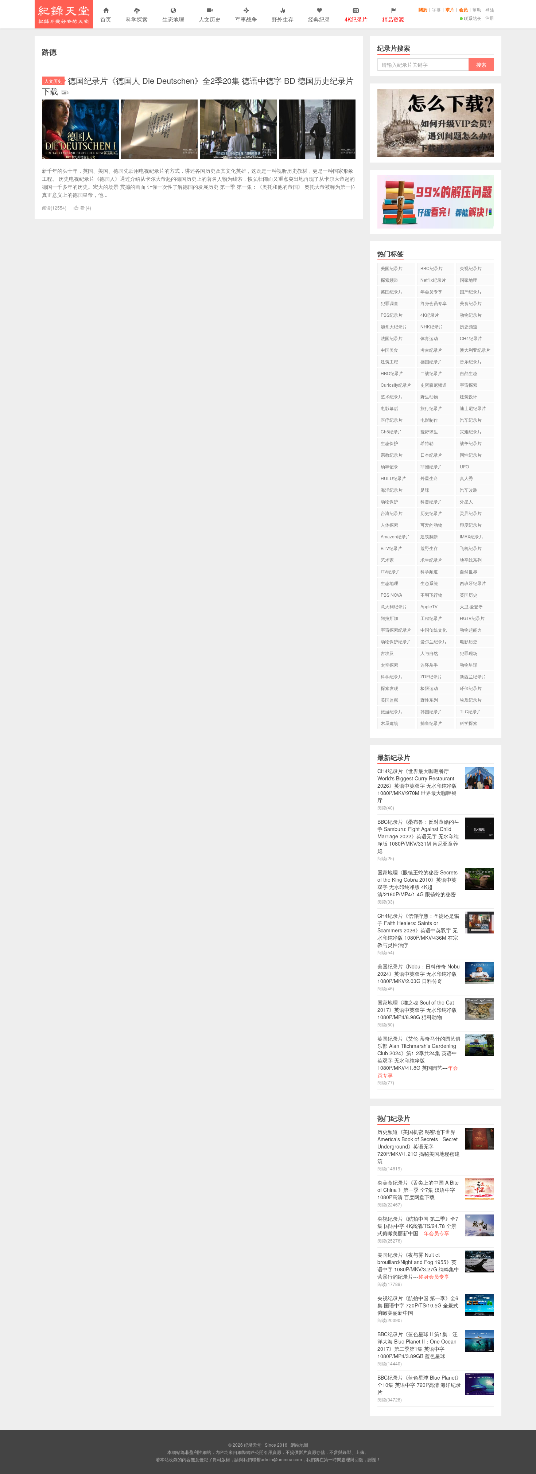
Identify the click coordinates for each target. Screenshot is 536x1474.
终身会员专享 (433, 303)
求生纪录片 (431, 560)
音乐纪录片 (471, 361)
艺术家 (387, 560)
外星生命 (429, 478)
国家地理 (468, 280)
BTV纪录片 (391, 548)
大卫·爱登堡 (471, 606)
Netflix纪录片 (433, 280)
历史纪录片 (431, 513)
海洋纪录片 (392, 490)
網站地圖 (299, 1445)
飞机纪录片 (471, 548)
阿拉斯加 (389, 618)
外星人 (466, 501)
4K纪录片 (429, 315)
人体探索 (389, 525)
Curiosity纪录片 (396, 385)
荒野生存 (429, 548)
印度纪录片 (471, 525)
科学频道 (429, 571)
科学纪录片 (392, 676)
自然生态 (468, 373)
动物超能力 (471, 630)
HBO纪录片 (392, 373)
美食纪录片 (471, 303)
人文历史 (210, 19)
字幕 (436, 9)
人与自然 (429, 653)
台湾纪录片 (392, 513)
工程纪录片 (431, 618)
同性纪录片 (471, 455)
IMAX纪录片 (471, 536)
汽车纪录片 (471, 420)
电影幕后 (389, 408)
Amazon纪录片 (395, 536)
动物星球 (468, 665)
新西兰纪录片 (473, 676)
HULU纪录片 (393, 478)
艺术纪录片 (392, 396)
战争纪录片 (471, 443)
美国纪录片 (392, 268)
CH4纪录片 (471, 338)
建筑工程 (389, 361)
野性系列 (429, 700)
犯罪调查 (389, 303)
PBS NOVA (391, 595)
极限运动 (429, 688)
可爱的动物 (431, 525)
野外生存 (283, 19)
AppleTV (429, 606)
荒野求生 (429, 431)
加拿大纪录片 (394, 326)
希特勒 (427, 443)
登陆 (489, 10)
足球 (424, 490)
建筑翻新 (429, 536)
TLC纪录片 (470, 711)
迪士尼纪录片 (473, 408)
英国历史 (468, 595)
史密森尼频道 (433, 385)
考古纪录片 (431, 350)
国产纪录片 (471, 291)
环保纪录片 (471, 688)
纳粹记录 (389, 466)
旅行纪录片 (431, 408)
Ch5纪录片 (391, 431)
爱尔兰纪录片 (433, 641)
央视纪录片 (471, 268)
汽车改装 (468, 490)
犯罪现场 (468, 653)
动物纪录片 (471, 315)
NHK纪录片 (431, 326)
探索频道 (389, 280)
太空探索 (389, 665)
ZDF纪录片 (431, 676)
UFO (464, 466)
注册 (489, 18)
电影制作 (429, 420)
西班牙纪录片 (473, 583)
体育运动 (429, 338)
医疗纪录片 (392, 420)
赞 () (85, 207)
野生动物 (429, 396)
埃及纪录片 (471, 700)
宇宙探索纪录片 (396, 630)
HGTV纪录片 (472, 618)
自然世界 (468, 571)
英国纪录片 (392, 291)
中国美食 (389, 350)
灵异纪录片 (471, 513)
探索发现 (389, 688)
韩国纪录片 (431, 711)
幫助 (477, 9)
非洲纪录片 (431, 466)
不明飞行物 (431, 595)
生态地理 (173, 19)
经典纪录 (319, 19)
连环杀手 (429, 665)
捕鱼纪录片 (431, 723)
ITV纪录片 (390, 571)
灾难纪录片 (471, 431)
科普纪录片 (431, 501)
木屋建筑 (389, 723)
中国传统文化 (433, 630)
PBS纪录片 (392, 315)
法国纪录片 (392, 338)
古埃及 (387, 653)
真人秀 (466, 478)
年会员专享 (431, 291)
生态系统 (429, 583)
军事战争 (246, 19)
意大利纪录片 (394, 606)
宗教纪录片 (392, 455)
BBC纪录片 (431, 268)
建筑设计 (468, 396)
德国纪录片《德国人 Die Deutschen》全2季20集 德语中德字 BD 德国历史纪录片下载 (198, 86)
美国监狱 (389, 700)
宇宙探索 (468, 385)
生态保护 (389, 443)
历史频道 (468, 326)
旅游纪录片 (392, 711)
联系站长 (472, 18)
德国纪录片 (431, 361)
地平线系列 (471, 560)
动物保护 (389, 501)
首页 (105, 19)
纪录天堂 (64, 14)
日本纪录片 (431, 455)
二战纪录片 (431, 373)
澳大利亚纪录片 (475, 350)
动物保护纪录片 (396, 641)
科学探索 (137, 19)
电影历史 (468, 641)
